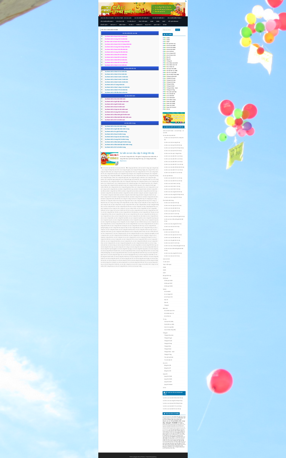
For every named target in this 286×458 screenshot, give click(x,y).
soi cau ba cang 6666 (135, 245)
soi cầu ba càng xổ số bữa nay (137, 260)
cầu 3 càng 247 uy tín (116, 171)
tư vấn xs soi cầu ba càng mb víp (172, 142)
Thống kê (139, 24)
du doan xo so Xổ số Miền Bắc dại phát (174, 418)
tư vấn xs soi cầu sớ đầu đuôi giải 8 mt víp (174, 216)
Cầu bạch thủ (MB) (171, 68)
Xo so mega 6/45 (171, 53)
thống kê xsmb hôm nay (168, 447)
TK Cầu (131, 24)
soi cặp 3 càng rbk (136, 206)
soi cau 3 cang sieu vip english (147, 233)
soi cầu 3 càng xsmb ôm (109, 243)
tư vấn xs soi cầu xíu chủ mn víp (172, 256)
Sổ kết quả (104, 24)
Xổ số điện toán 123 (172, 64)
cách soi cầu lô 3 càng (143, 168)
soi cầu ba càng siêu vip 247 (126, 258)
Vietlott (113, 24)
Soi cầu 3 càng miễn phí (133, 227)
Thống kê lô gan (171, 78)
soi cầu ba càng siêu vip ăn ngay (141, 258)
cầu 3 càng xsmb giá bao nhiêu (126, 187)
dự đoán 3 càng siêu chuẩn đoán (111, 195)
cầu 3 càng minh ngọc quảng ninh (112, 179)
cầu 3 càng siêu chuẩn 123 (146, 179)
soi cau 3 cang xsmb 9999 (140, 239)
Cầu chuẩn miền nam (107, 21)
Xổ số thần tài (170, 66)
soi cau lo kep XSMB (177, 432)
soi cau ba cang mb (153, 248)
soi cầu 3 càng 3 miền (131, 208)
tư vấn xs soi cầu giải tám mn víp (172, 240)
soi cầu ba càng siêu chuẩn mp (121, 256)
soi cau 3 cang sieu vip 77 (107, 233)
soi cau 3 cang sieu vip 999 (133, 233)
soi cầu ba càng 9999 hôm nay (148, 245)
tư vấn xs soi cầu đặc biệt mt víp (172, 208)
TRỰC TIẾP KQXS (143, 21)
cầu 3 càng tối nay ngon (132, 183)
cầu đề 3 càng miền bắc (112, 189)
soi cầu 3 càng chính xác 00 (136, 210)
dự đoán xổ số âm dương (167, 428)
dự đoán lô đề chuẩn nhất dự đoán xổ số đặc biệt (173, 424)
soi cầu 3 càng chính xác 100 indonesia (128, 212)
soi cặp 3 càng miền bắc (109, 206)
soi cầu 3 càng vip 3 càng (145, 235)
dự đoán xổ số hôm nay (180, 427)
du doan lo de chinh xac (171, 418)
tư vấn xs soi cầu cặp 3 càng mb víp (137, 153)
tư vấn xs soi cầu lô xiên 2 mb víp (172, 183)
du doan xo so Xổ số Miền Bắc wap (174, 420)
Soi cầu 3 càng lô (130, 222)
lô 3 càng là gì (148, 198)
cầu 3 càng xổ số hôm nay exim (134, 185)
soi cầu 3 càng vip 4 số (119, 237)
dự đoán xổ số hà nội (171, 427)
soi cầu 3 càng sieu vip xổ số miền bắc (119, 235)
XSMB (151, 21)
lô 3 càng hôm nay (139, 198)
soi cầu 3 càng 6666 (141, 208)
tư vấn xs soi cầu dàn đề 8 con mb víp (173, 161)
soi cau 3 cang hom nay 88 (135, 218)
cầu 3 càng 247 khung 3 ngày (138, 169)
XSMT (163, 21)
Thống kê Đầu (170, 84)
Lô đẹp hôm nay (179, 428)
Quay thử (156, 24)
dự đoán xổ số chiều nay (172, 425)
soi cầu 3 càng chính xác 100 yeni (146, 212)
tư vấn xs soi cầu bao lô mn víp (171, 232)
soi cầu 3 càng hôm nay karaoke (121, 220)
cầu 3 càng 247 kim (150, 169)
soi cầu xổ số (180, 443)
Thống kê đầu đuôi (172, 76)
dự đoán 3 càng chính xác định (125, 193)
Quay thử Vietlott (171, 107)
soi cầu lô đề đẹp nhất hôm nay (174, 442)
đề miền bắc (118, 198)
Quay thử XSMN (171, 103)
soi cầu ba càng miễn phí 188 (128, 250)
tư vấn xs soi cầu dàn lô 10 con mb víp (173, 170)
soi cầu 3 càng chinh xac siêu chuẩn (137, 216)
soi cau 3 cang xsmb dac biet (113, 241)
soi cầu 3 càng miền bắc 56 (146, 223)
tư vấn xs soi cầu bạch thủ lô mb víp (173, 150)
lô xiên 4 (174, 428)
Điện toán (122, 24)
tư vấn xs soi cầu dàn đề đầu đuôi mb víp (174, 167)
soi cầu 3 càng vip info (130, 237)
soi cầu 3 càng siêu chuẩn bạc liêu (127, 229)
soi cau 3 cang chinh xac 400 (118, 214)
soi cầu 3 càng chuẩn (108, 218)
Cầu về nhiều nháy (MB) (173, 74)
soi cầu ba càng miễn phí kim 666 (119, 252)
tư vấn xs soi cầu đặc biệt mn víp (172, 237)
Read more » (123, 161)
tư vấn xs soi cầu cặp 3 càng (134, 266)
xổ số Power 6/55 (171, 55)
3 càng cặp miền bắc (133, 168)
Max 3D (168, 57)
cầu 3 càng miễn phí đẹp (152, 175)
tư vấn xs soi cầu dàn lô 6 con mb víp (173, 178)
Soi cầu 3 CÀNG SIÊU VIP (152, 231)
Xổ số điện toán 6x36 (172, 63)
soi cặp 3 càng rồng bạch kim (149, 206)
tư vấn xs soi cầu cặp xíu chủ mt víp (172, 205)
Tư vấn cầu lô (131, 21)
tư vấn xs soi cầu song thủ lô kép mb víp (174, 194)
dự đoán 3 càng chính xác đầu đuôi (109, 193)
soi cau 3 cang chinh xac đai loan (148, 214)
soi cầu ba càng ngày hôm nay (130, 254)
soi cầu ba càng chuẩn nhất (149, 247)
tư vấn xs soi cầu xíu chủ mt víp (171, 226)
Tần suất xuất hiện (172, 91)
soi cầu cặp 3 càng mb (125, 264)
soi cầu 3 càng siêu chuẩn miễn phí (120, 231)
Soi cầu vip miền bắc (158, 18)
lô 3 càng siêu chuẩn (111, 200)
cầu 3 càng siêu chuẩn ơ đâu (115, 181)
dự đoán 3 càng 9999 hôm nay (125, 189)
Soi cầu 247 (176, 438)
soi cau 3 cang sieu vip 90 (120, 233)
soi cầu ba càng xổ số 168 (123, 260)
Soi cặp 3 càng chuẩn (116, 204)
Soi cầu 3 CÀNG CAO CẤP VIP (122, 210)
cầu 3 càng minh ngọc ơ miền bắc (137, 177)
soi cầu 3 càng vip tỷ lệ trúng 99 (144, 237)
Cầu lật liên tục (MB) (172, 70)
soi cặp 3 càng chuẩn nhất (128, 204)
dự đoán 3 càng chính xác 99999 (113, 191)
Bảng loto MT (167, 368)
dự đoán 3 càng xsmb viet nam (150, 196)
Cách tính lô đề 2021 (167, 416)
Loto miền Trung (171, 99)
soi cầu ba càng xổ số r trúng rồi (108, 262)
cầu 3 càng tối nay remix (144, 183)
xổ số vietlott (170, 51)
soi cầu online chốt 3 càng (147, 264)
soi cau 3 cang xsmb (116, 239)
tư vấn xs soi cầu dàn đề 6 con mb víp (173, 159)
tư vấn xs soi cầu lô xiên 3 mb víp (172, 186)
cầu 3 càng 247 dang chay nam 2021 (110, 169)
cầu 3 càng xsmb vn (151, 187)
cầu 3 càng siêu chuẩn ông (129, 181)
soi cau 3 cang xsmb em (126, 241)
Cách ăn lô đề (120, 21)
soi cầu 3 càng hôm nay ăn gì (149, 218)
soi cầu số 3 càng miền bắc (120, 266)
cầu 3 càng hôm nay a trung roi (125, 173)
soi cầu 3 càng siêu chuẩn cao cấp (143, 229)
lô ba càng (118, 200)
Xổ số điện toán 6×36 (169, 310)
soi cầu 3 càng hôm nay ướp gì (108, 222)
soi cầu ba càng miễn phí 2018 (142, 250)
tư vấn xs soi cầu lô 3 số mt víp (171, 213)
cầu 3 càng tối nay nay (120, 183)
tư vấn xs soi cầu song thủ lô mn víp (173, 253)
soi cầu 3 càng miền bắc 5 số (133, 223)
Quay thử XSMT (171, 105)
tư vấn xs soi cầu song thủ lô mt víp (172, 223)
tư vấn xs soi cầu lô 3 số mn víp (171, 243)
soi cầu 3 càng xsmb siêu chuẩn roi (140, 243)
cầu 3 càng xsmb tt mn (139, 187)
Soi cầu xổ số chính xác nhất (171, 444)
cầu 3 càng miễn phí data (140, 175)
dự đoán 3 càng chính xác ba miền (129, 191)
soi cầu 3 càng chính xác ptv (121, 216)
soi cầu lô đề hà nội (179, 441)
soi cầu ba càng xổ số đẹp (151, 260)
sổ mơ (165, 24)
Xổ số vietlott (167, 291)
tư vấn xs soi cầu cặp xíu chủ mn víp (173, 234)
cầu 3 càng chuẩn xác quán (111, 173)
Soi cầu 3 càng (111, 208)
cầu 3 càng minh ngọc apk (122, 177)
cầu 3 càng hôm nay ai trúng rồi (141, 173)
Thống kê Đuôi (170, 86)
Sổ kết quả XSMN (171, 47)
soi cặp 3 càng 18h (141, 202)
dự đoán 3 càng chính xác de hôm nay (148, 191)
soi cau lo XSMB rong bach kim (174, 437)
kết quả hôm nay (173, 21)
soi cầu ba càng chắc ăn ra (135, 247)
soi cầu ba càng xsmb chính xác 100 (138, 262)
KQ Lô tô (147, 24)
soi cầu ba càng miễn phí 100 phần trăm (110, 250)
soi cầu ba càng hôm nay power (140, 248)
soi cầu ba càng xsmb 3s (123, 262)
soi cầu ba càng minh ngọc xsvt (114, 254)
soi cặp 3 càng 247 (151, 202)
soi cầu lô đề (180, 440)
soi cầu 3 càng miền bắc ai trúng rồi (118, 225)
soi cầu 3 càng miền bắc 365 (118, 223)
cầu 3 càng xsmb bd (113, 187)
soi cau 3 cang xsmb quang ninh (123, 243)
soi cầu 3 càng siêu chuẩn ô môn (137, 231)
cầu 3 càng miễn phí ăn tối (127, 175)
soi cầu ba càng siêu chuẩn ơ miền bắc (138, 256)
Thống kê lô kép (171, 82)
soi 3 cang (110, 202)
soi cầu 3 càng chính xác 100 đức (111, 212)
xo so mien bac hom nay (169, 448)
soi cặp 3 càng (133, 202)
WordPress (154, 456)
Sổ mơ (168, 109)
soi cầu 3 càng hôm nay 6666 (121, 218)
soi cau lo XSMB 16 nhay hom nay (173, 433)
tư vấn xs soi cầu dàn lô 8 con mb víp (173, 180)
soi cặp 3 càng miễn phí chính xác (124, 206)
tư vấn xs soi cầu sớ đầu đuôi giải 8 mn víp (174, 245)
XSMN (157, 21)
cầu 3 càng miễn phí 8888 (114, 175)
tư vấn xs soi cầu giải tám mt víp (172, 211)
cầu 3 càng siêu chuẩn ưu (142, 181)
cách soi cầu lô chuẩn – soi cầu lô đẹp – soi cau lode (116, 18)
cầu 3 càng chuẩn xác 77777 (142, 171)
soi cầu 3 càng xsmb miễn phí (140, 241)
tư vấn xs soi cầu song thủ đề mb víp (173, 191)
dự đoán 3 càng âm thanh (140, 189)
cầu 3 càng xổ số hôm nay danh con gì (117, 185)
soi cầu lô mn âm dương (175, 439)
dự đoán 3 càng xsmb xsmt (107, 198)
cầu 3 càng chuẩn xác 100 (128, 171)
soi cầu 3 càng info (120, 222)
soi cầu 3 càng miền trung (146, 227)
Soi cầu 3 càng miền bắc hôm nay (136, 225)
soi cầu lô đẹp (172, 440)
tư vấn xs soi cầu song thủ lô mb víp (173, 197)
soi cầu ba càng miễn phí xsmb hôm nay (137, 252)
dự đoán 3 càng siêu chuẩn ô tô (146, 195)
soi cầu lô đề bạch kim (168, 441)
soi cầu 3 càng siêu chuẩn (112, 229)
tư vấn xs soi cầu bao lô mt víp (171, 202)
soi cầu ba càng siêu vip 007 (112, 258)
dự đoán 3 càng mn (138, 193)
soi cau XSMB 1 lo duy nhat (174, 437)
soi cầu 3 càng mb (151, 222)
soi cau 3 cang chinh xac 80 (132, 214)
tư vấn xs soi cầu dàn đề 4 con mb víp (173, 156)
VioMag (134, 456)
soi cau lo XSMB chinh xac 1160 (174, 434)
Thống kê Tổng (171, 90)
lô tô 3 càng (152, 200)
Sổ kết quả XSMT (171, 49)
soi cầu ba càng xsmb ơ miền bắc (111, 264)
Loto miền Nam (171, 97)
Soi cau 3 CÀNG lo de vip (141, 222)
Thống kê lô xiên (171, 80)
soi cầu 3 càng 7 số (110, 210)
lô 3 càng (123, 198)
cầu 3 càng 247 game (125, 169)
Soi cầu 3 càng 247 (120, 208)
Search (177, 29)
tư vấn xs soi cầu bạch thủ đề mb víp (173, 145)
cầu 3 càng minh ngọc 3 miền (108, 177)
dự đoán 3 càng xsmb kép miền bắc (120, 196)
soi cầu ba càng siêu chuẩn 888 (145, 254)
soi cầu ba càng (111, 245)
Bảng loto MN (167, 371)
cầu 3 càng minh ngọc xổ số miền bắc (130, 179)
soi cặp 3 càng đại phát (140, 204)
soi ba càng (116, 202)
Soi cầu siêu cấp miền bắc (141, 18)
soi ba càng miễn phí (124, 202)
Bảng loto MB (167, 365)
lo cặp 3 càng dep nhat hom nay (141, 200)
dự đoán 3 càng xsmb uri (136, 196)
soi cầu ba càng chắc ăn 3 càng (121, 247)
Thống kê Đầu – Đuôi (172, 88)
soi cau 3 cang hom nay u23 (151, 220)
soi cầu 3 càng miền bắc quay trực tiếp (118, 227)
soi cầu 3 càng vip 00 (134, 235)
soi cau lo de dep (174, 429)
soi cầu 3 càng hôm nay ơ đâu (136, 220)
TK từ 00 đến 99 (171, 93)
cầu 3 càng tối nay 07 (109, 183)
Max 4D (168, 59)
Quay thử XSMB (171, 101)
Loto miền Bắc (170, 95)
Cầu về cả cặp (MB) (171, 72)
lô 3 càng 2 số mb (130, 198)
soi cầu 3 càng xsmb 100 (128, 239)
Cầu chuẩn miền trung (174, 18)
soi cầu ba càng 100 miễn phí (123, 245)
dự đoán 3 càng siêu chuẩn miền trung (129, 195)
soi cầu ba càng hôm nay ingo (124, 248)
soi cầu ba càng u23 (112, 260)
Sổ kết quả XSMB (171, 45)
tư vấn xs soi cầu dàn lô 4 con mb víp (173, 172)
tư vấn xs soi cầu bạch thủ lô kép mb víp (174, 148)
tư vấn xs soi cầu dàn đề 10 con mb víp (173, 164)
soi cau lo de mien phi (175, 430)
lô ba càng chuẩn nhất (127, 200)
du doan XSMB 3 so (172, 422)
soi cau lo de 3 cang (136, 264)
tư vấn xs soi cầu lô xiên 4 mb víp (172, 189)
